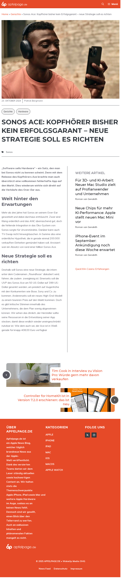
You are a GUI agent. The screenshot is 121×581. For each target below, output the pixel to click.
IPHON (49, 440)
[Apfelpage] (14, 4)
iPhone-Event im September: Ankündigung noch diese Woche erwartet (95, 243)
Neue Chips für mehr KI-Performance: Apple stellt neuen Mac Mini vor (95, 215)
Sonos (9, 152)
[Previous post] (6, 375)
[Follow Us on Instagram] (94, 435)
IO (47, 458)
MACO (49, 464)
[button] (103, 4)
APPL (49, 434)
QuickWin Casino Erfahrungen (92, 268)
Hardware (23, 111)
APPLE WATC (53, 469)
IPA (47, 446)
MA (47, 452)
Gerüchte (8, 111)
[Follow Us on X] (87, 435)
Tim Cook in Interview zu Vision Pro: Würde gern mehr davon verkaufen (77, 375)
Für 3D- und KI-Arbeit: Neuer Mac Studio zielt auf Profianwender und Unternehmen (95, 187)
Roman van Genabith (86, 199)
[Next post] (114, 400)
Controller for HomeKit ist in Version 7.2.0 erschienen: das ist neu (43, 400)
